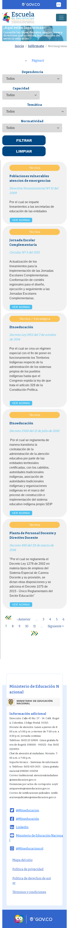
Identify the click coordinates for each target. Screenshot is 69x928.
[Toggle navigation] (61, 17)
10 (26, 626)
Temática (34, 105)
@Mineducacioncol (29, 848)
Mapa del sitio (22, 860)
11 (34, 626)
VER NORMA (21, 220)
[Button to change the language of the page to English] (58, 4)
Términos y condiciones (29, 892)
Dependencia (32, 72)
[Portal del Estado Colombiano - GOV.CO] (31, 4)
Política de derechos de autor (31, 881)
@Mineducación (27, 819)
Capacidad (21, 88)
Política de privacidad (28, 869)
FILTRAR (24, 140)
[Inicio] (18, 17)
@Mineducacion (27, 810)
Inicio (19, 46)
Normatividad (32, 121)
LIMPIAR (24, 151)
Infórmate (36, 46)
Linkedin (22, 827)
